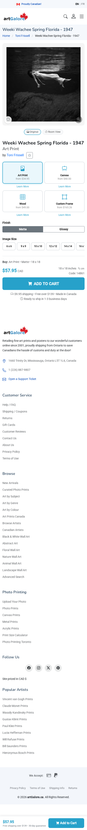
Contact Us (9, 438)
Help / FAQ (9, 404)
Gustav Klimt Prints (14, 719)
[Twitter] (48, 668)
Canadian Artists (12, 530)
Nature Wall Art (11, 556)
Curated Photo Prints (15, 489)
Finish (6, 222)
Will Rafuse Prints (13, 739)
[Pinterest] (58, 668)
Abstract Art (10, 543)
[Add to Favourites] (8, 120)
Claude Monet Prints (15, 705)
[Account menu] (73, 16)
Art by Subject (11, 496)
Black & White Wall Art (16, 536)
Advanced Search (13, 576)
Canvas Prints (11, 615)
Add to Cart (68, 823)
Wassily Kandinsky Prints (18, 712)
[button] (82, 16)
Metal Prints (10, 621)
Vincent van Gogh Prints (17, 699)
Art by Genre (10, 503)
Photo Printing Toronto (16, 641)
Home (6, 35)
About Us (8, 445)
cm (82, 268)
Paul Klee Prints (12, 726)
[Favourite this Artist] (29, 155)
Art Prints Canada (13, 516)
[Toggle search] (65, 16)
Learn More (23, 186)
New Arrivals (10, 483)
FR (83, 3)
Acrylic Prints (10, 628)
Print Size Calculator (15, 635)
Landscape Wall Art (14, 570)
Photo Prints (10, 608)
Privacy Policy (11, 451)
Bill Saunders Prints (14, 746)
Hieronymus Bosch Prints (18, 752)
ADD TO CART (46, 283)
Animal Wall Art (11, 563)
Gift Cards (8, 424)
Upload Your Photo (14, 601)
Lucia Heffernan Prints (16, 732)
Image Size (9, 239)
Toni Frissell (22, 35)
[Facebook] (29, 668)
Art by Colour (10, 509)
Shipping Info (56, 788)
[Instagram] (38, 668)
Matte (23, 229)
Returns (7, 418)
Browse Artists (11, 523)
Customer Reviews (14, 431)
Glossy (63, 229)
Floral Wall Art (11, 550)
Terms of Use (10, 458)
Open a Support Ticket (22, 379)
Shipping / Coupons (14, 411)
